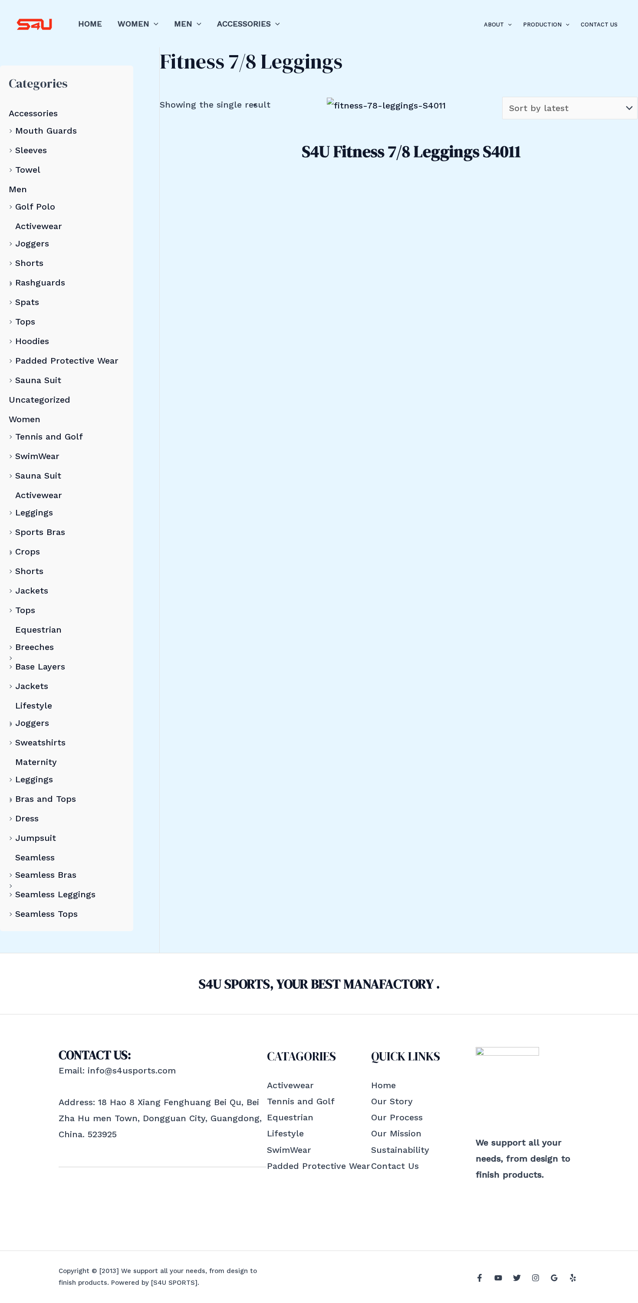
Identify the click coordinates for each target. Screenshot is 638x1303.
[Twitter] (517, 1278)
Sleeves (31, 150)
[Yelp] (573, 1278)
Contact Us (599, 24)
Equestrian (38, 629)
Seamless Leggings (55, 894)
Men (183, 23)
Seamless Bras (45, 875)
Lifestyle (33, 705)
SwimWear (37, 456)
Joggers (32, 243)
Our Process (397, 1117)
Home (90, 23)
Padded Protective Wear (66, 360)
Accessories (244, 23)
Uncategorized (39, 399)
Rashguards (40, 282)
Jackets (31, 590)
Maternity (36, 762)
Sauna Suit (38, 380)
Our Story (392, 1101)
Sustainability (400, 1150)
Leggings (34, 512)
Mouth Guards (46, 130)
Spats (27, 302)
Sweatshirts (40, 742)
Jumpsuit (35, 838)
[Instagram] (535, 1278)
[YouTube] (498, 1278)
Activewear (38, 226)
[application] (153, 23)
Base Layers (40, 666)
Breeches (34, 647)
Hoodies (32, 341)
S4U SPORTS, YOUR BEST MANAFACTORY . (319, 984)
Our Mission (396, 1133)
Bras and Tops (45, 799)
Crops (27, 551)
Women (133, 23)
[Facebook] (479, 1278)
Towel (27, 169)
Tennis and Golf (49, 436)
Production (542, 24)
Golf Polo (35, 206)
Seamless (35, 857)
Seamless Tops (46, 914)
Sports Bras (40, 532)
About (494, 24)
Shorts (29, 263)
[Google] (554, 1278)
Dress (27, 818)
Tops (25, 321)
